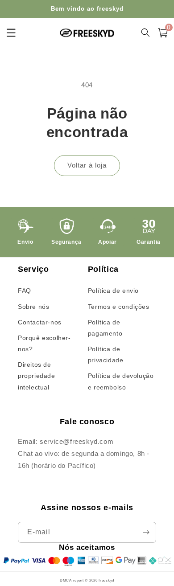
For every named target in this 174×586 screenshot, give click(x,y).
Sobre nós (33, 306)
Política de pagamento (105, 328)
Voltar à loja (87, 165)
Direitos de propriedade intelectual (36, 375)
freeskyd (106, 580)
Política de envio (113, 290)
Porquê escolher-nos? (44, 343)
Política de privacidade (106, 354)
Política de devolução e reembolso (121, 381)
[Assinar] (146, 532)
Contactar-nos (40, 322)
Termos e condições (118, 306)
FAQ (24, 290)
